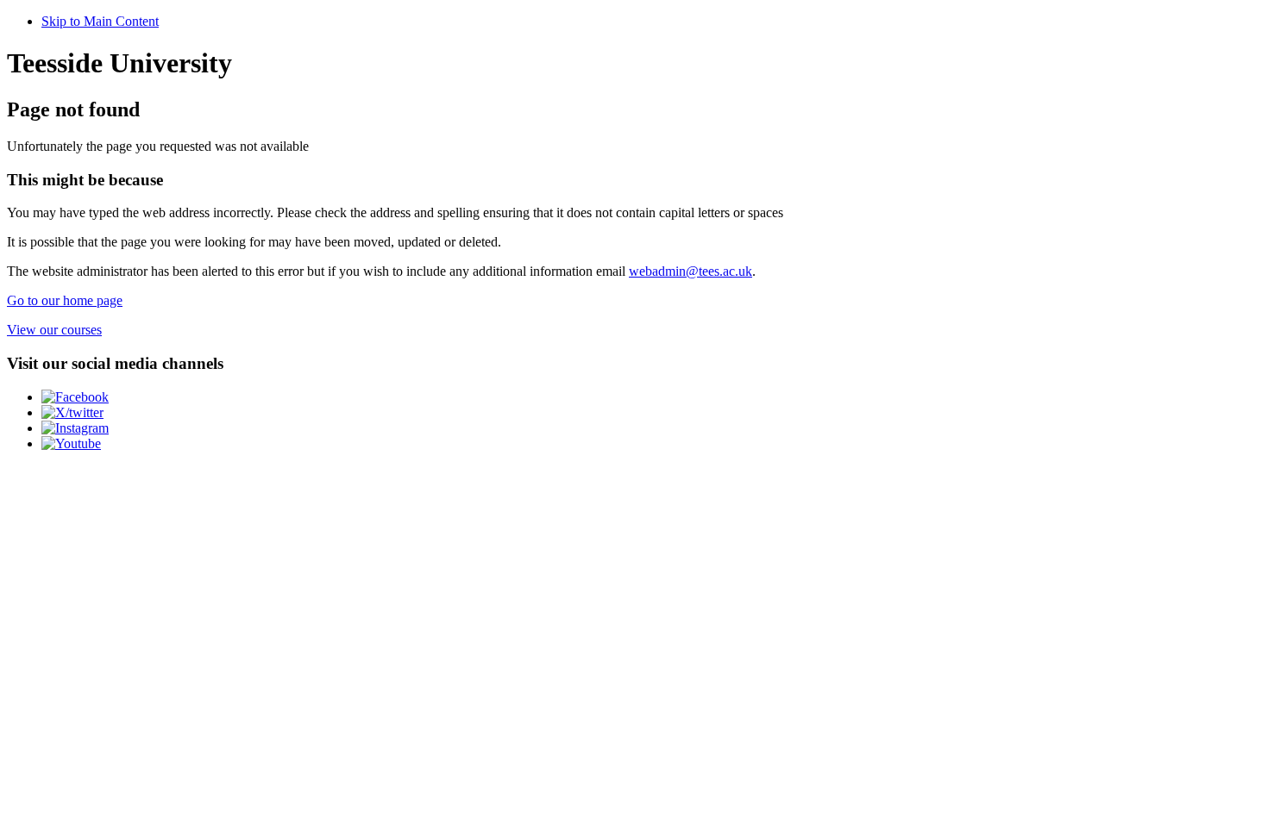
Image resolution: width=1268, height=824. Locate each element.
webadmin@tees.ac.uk (690, 271)
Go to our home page (64, 300)
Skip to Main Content (100, 21)
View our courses (54, 329)
